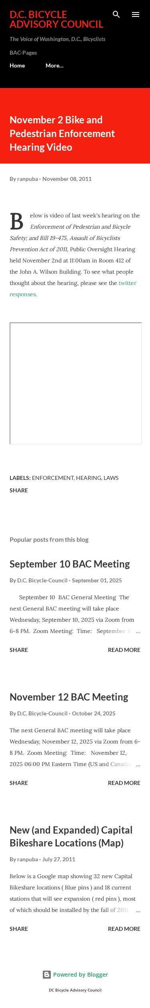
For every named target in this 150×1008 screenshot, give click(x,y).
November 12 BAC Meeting (69, 697)
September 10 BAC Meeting (70, 564)
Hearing (88, 477)
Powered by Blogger (80, 974)
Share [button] (19, 490)
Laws (111, 477)
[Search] (116, 14)
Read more (124, 649)
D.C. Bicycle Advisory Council (56, 19)
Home (17, 65)
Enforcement (53, 477)
